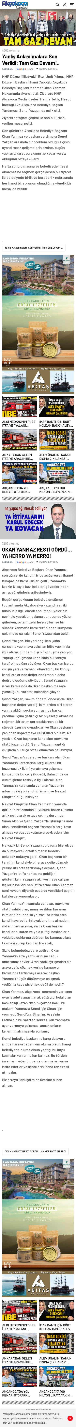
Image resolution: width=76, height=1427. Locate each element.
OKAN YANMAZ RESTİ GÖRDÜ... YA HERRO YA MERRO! (35, 1151)
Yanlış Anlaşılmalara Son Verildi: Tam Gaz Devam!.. (34, 247)
